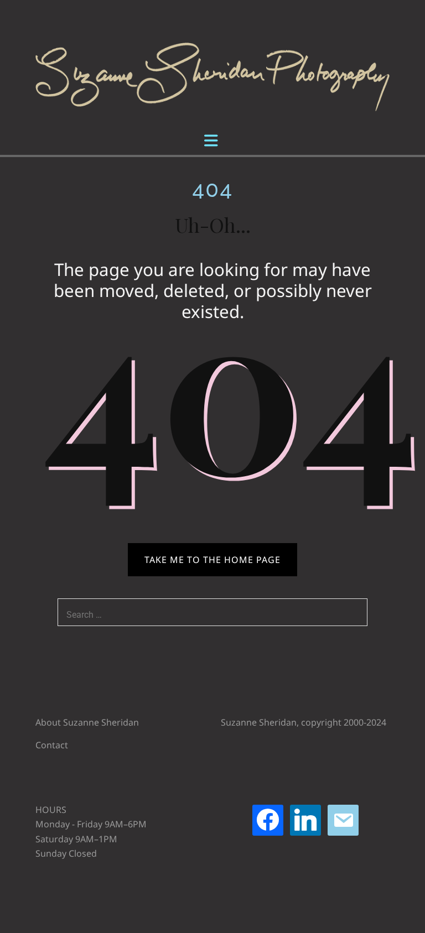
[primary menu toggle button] (212, 142)
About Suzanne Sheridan (87, 722)
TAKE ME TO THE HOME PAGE (212, 560)
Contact (51, 745)
